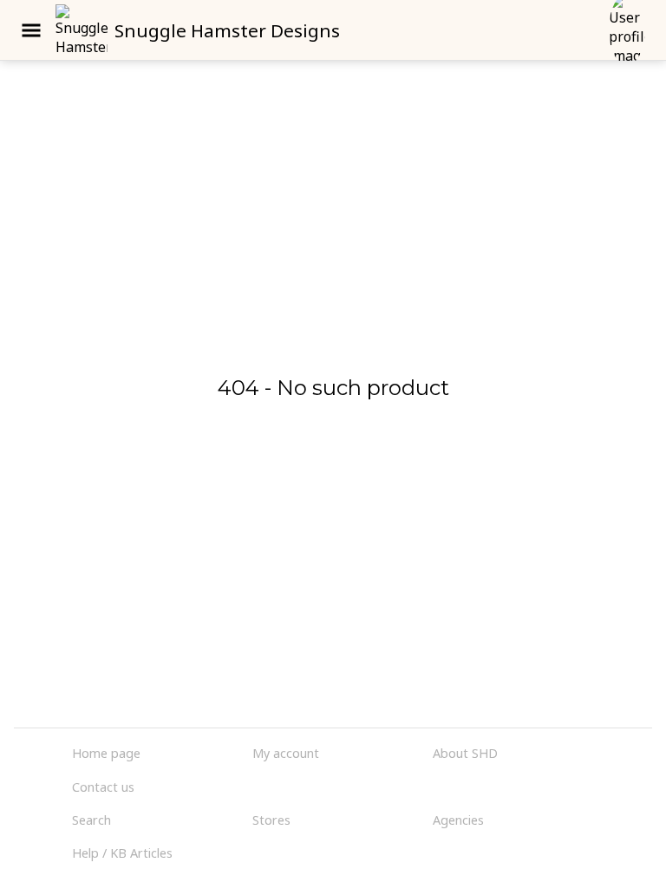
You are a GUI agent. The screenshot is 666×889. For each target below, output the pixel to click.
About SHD (465, 753)
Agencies (458, 820)
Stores (271, 820)
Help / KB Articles (122, 853)
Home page (106, 753)
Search (91, 820)
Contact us (103, 787)
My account (285, 753)
